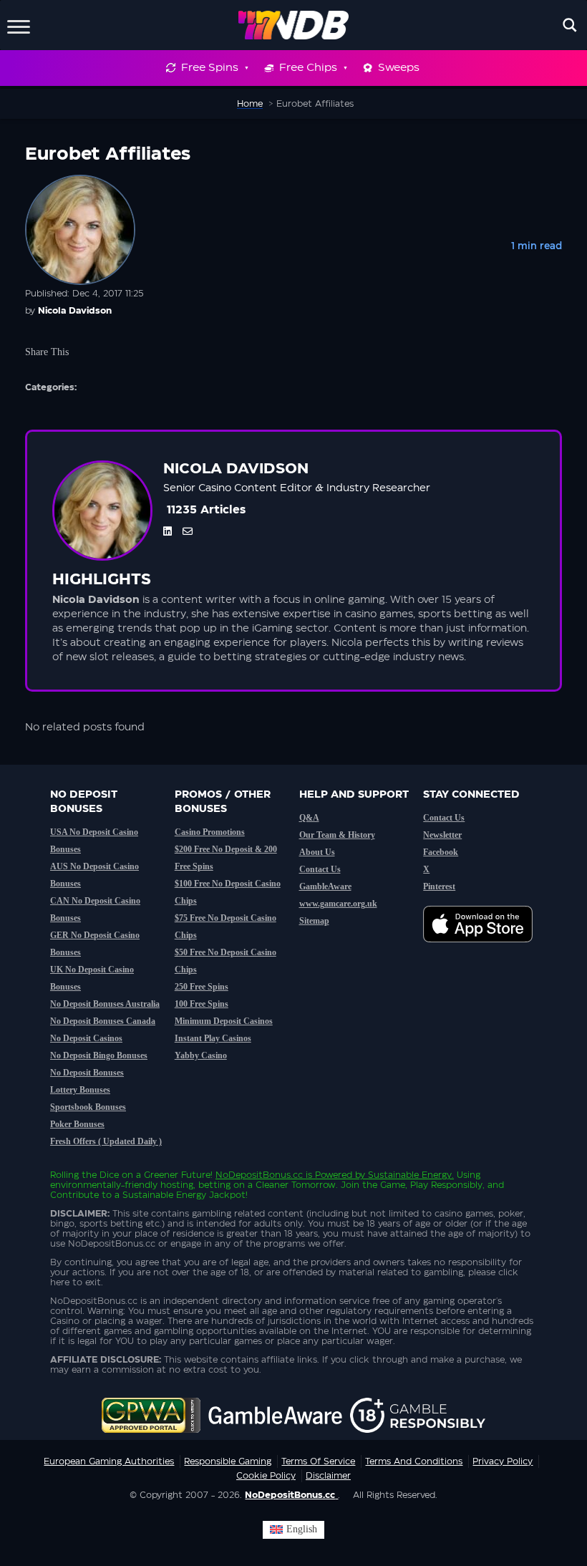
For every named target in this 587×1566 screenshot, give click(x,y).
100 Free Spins (201, 1004)
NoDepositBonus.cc (259, 1175)
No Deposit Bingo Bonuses (98, 1055)
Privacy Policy (502, 1461)
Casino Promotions (210, 832)
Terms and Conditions (413, 1461)
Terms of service (318, 1461)
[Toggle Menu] (18, 24)
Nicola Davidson (75, 310)
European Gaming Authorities (109, 1461)
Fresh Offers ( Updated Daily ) (106, 1141)
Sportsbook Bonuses (88, 1107)
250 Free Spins (201, 987)
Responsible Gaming (227, 1461)
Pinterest (439, 886)
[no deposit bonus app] (485, 949)
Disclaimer (328, 1475)
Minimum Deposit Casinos (224, 1021)
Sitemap (314, 921)
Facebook (440, 852)
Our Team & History (337, 835)
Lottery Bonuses (80, 1090)
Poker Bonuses (77, 1124)
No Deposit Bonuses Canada (102, 1021)
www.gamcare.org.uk (338, 904)
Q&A (309, 818)
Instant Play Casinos (213, 1038)
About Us (317, 852)
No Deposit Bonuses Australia (105, 1004)
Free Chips (308, 67)
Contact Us (320, 869)
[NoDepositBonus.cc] (293, 25)
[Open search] (570, 25)
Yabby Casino (201, 1055)
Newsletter (442, 835)
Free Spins (209, 67)
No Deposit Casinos (86, 1038)
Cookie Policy (266, 1475)
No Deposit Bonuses (87, 1073)
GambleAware (325, 886)
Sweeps (398, 67)
